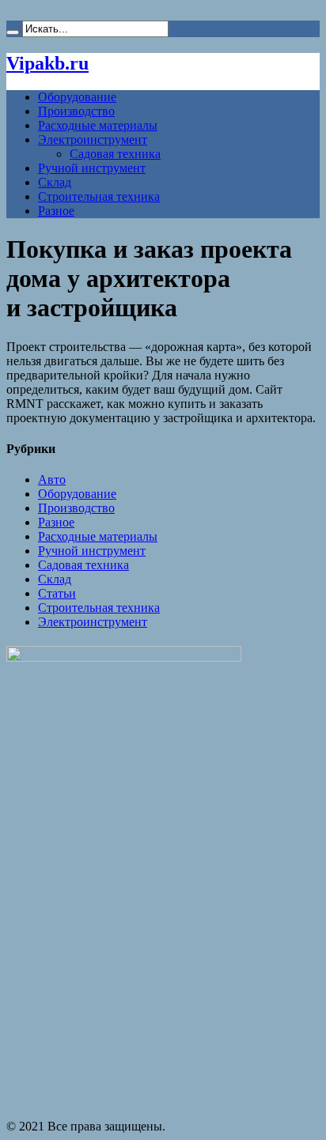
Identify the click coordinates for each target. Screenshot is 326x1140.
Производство (76, 111)
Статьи (57, 593)
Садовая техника (115, 153)
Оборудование (77, 97)
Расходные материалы (97, 125)
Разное (56, 210)
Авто (52, 479)
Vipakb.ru (47, 63)
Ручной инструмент (92, 168)
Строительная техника (99, 196)
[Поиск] (12, 32)
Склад (54, 182)
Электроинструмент (92, 139)
